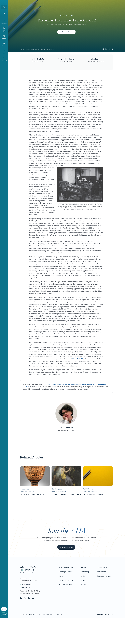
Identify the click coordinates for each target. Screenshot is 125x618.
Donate (4, 614)
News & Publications (66, 585)
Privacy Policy (102, 567)
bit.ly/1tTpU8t (77, 359)
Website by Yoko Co (105, 614)
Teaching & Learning (65, 572)
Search (83, 580)
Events (61, 576)
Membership (85, 572)
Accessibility (101, 572)
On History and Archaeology (32, 494)
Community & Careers (66, 580)
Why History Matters (66, 567)
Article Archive (29, 49)
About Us (84, 567)
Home (22, 49)
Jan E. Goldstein (66, 15)
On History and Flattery (93, 494)
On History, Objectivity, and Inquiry (66, 494)
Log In (4, 609)
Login (83, 576)
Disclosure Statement (104, 576)
